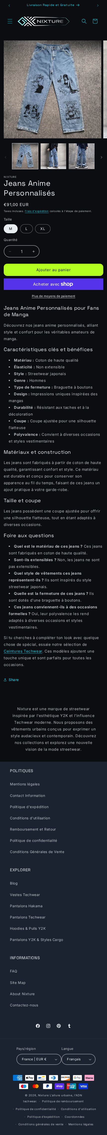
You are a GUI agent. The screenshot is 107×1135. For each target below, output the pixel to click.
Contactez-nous (24, 1005)
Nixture (43, 1095)
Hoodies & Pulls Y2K (28, 928)
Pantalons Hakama (26, 906)
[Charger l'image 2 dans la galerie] (53, 156)
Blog (14, 883)
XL (42, 229)
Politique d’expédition (43, 1117)
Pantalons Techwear (28, 917)
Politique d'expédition (29, 807)
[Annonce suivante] (97, 5)
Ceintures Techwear (23, 651)
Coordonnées (75, 1117)
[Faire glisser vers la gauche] (5, 157)
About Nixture (22, 994)
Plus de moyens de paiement (53, 296)
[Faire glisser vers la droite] (101, 157)
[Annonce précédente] (9, 5)
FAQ (13, 971)
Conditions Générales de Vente (37, 852)
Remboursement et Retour (33, 829)
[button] (9, 21)
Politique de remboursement (63, 1101)
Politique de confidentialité (33, 840)
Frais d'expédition (37, 211)
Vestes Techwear (25, 895)
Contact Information (27, 795)
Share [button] (14, 680)
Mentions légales (25, 784)
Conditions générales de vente (40, 1124)
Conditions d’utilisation (78, 1109)
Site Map (18, 982)
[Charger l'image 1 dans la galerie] (25, 156)
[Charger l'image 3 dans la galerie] (82, 156)
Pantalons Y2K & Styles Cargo (36, 939)
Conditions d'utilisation (30, 818)
